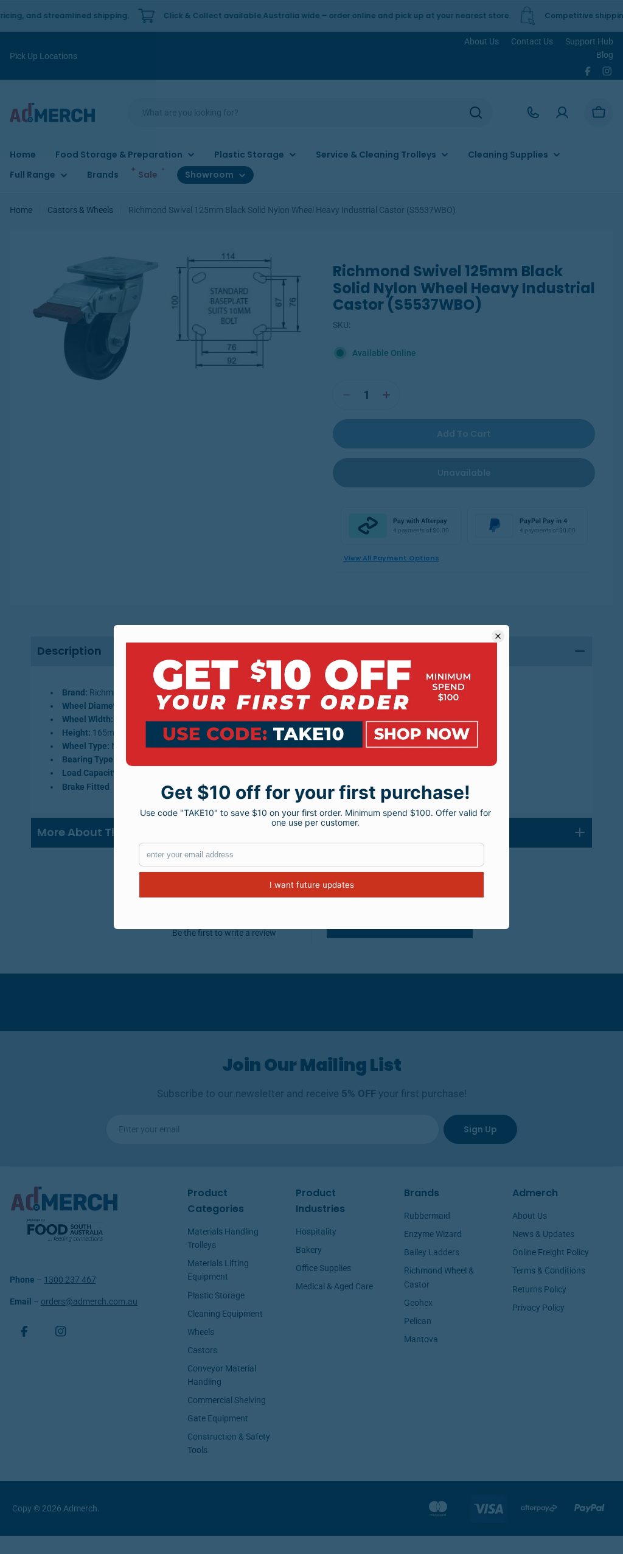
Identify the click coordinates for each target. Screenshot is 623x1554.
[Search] (475, 112)
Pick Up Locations (43, 56)
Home (21, 210)
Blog (604, 55)
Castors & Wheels (80, 210)
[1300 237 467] (533, 112)
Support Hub (589, 41)
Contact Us (532, 41)
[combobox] (310, 112)
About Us (481, 41)
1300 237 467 (70, 1279)
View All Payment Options (391, 558)
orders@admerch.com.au (89, 1301)
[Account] (562, 112)
